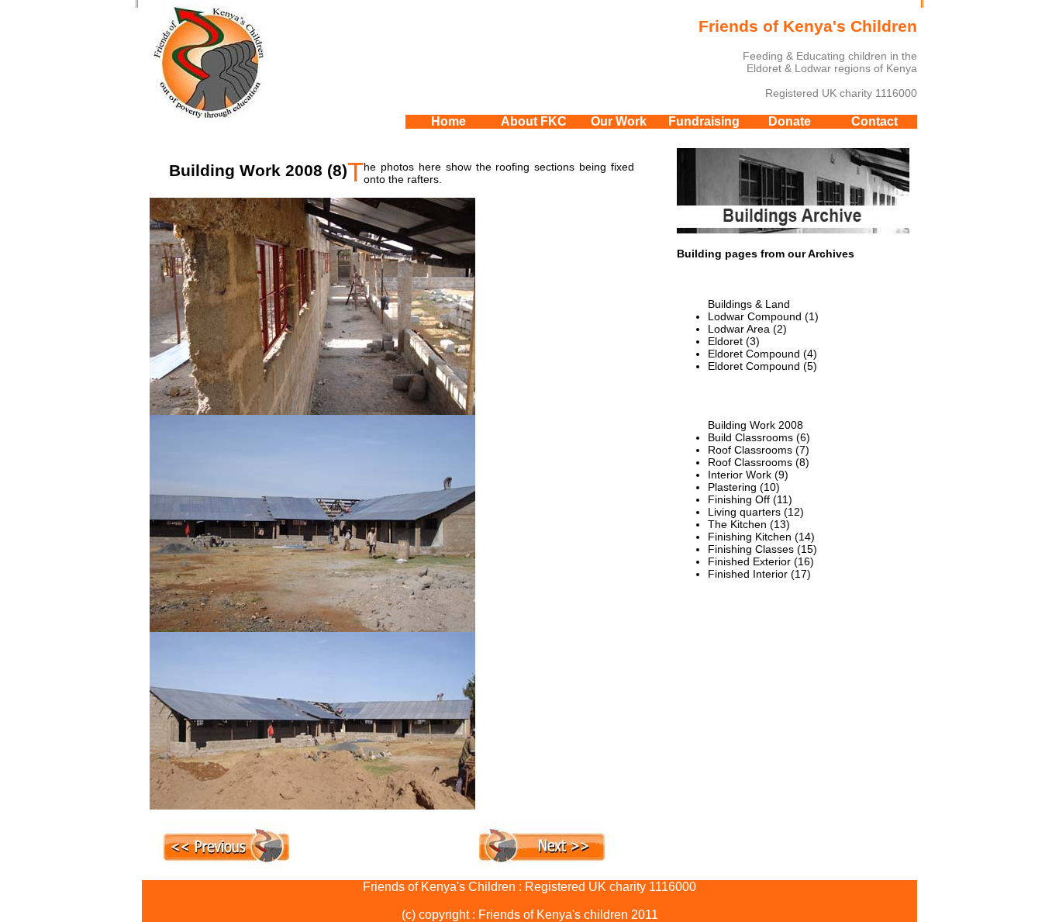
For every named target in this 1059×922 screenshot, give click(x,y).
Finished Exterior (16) (761, 561)
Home (448, 121)
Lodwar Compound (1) (763, 316)
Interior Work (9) (748, 474)
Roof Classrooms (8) (758, 462)
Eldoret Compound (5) (762, 366)
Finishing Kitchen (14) (761, 536)
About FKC (534, 121)
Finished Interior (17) (759, 574)
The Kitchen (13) (749, 524)
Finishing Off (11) (750, 499)
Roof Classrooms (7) (758, 450)
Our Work (619, 121)
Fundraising (704, 121)
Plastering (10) (744, 487)
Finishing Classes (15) (762, 549)
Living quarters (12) (756, 512)
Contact (874, 121)
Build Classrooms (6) (759, 437)
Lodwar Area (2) (747, 329)
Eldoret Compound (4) (762, 353)
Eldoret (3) (734, 341)
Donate (789, 121)
